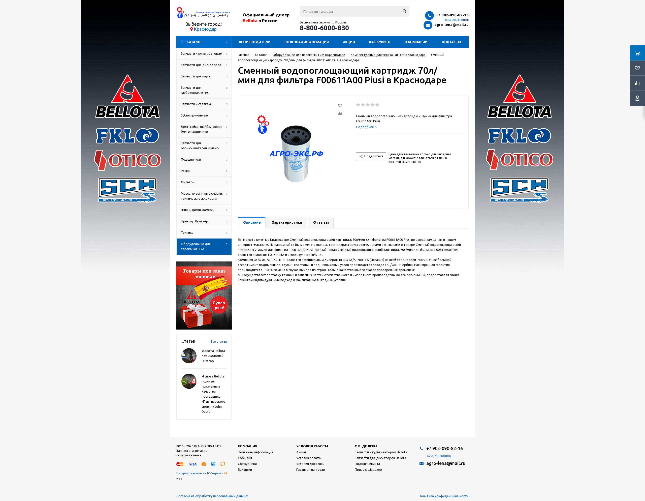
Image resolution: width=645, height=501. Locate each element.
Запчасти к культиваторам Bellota (381, 452)
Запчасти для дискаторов (201, 65)
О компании (416, 42)
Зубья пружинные (194, 115)
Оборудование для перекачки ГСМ (196, 246)
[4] (372, 105)
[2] (363, 105)
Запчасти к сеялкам (196, 104)
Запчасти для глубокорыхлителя (195, 90)
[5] (377, 105)
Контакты (451, 42)
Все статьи (219, 341)
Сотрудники (247, 463)
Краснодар (205, 29)
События (245, 458)
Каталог (195, 42)
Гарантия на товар (310, 469)
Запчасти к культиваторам (201, 53)
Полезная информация (306, 42)
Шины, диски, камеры (197, 210)
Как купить (379, 42)
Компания (247, 446)
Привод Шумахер (194, 221)
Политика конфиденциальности (444, 496)
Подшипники (191, 159)
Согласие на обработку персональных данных (212, 496)
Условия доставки (310, 463)
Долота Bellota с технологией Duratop (213, 356)
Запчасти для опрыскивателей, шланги (200, 145)
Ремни (185, 170)
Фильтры (188, 182)
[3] (368, 105)
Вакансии (245, 469)
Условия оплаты (308, 458)
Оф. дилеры (366, 446)
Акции (349, 42)
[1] (358, 105)
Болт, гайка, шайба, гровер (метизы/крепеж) (201, 129)
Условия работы (312, 446)
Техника (187, 232)
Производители (254, 42)
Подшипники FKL (368, 463)
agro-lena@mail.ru (451, 24)
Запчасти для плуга (195, 76)
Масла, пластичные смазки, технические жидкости (202, 196)
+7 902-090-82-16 (452, 15)
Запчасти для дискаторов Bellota (380, 458)
